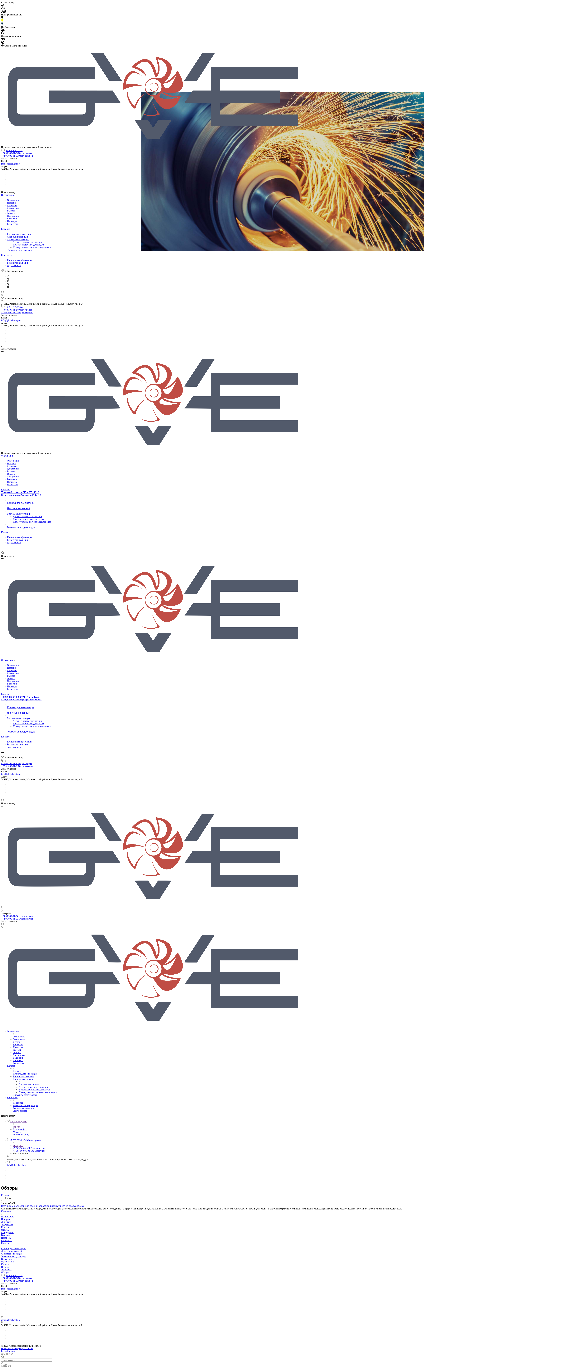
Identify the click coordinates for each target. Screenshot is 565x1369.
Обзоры (5, 1272)
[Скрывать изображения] (2, 33)
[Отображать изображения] (3, 30)
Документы (13, 208)
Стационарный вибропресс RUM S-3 (21, 495)
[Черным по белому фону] (2, 18)
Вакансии (12, 218)
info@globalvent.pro (10, 163)
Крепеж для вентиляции (19, 234)
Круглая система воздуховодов (28, 244)
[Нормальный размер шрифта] (3, 8)
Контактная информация (19, 260)
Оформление (7, 1261)
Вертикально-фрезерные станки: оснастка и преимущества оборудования (42, 1206)
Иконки (5, 1267)
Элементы (6, 1269)
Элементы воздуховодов (19, 250)
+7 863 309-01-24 (14, 150)
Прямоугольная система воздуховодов (32, 247)
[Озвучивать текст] (3, 39)
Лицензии (12, 205)
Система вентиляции (18, 239)
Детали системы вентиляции (27, 242)
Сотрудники (13, 216)
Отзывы (11, 213)
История (11, 202)
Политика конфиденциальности (17, 1348)
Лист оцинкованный (17, 236)
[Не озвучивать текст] (2, 43)
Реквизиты (12, 224)
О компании (7, 195)
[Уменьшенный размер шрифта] (2, 5)
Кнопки (5, 1264)
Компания (6, 1211)
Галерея (11, 210)
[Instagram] (8, 276)
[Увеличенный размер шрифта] (3, 12)
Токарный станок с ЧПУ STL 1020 (20, 492)
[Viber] (8, 281)
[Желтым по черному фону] (2, 21)
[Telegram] (8, 279)
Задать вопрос (14, 265)
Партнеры (12, 221)
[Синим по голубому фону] (2, 24)
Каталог (5, 229)
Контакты (7, 255)
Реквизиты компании (18, 263)
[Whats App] (8, 287)
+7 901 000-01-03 (17, 156)
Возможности (8, 1259)
